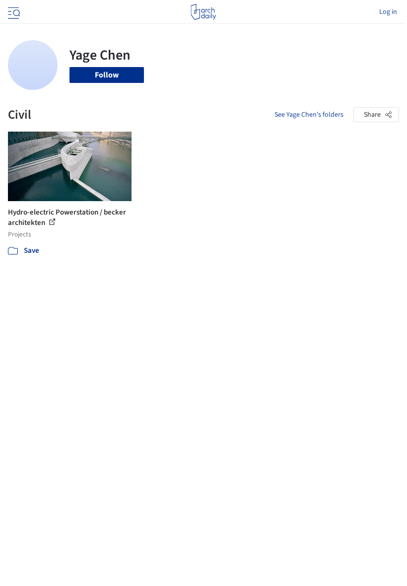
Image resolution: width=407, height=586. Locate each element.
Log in (388, 11)
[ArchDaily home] (203, 12)
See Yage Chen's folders (308, 114)
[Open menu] (13, 12)
